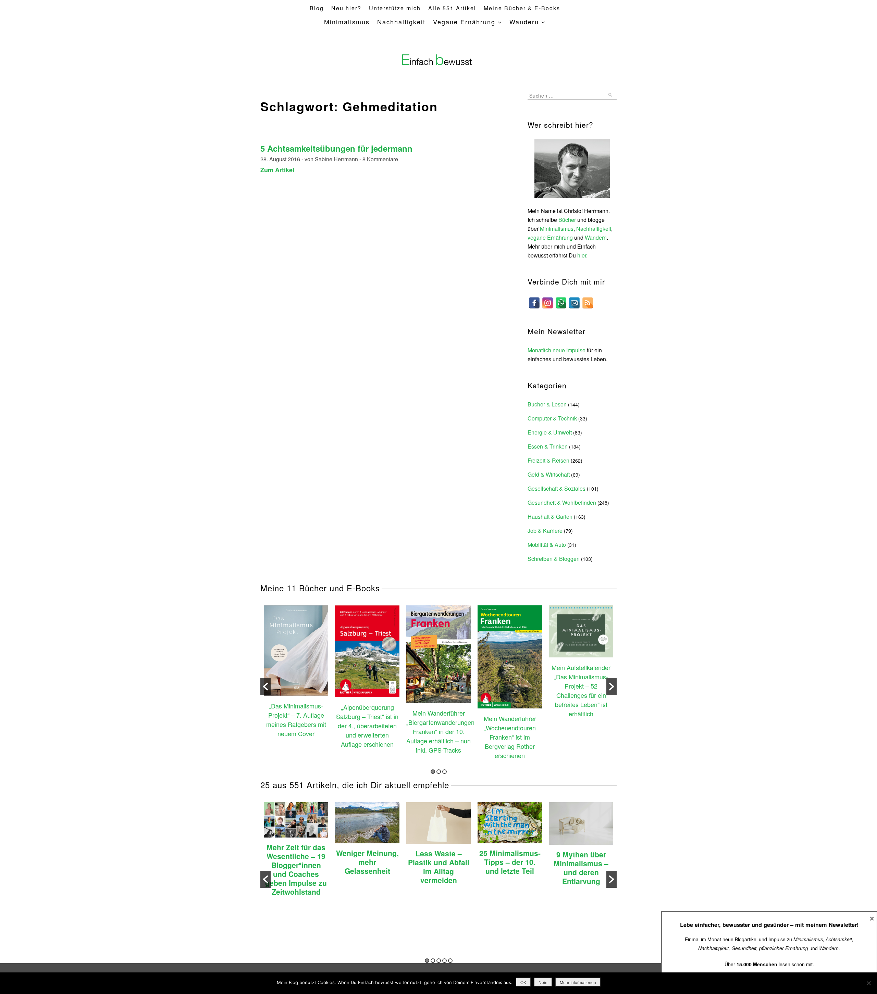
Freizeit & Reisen (548, 460)
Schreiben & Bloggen (554, 559)
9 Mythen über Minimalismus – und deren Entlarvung (581, 867)
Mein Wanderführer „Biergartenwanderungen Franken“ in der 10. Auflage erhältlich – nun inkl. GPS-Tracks (440, 731)
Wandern (524, 21)
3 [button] (444, 771)
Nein (543, 982)
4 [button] (444, 960)
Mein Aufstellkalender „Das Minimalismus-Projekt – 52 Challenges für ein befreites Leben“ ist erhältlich (581, 690)
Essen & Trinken (548, 446)
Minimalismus (347, 21)
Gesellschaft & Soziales (556, 488)
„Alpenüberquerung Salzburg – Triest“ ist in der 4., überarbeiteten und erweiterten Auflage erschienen (367, 725)
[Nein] (868, 983)
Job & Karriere (545, 530)
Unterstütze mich (395, 8)
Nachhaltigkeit (401, 21)
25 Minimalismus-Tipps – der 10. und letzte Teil (510, 862)
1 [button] (433, 771)
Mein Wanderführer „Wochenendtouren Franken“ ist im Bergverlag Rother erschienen (510, 737)
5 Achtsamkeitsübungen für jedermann (336, 148)
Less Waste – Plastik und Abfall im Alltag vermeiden (438, 866)
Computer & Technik (552, 418)
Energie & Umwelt (550, 432)
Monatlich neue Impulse (556, 350)
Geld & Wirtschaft (549, 474)
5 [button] (450, 960)
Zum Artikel (277, 169)
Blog (317, 8)
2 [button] (438, 771)
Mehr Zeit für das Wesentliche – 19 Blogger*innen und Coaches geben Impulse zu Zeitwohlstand (296, 869)
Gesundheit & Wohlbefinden (562, 502)
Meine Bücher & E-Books (522, 8)
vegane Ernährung (550, 237)
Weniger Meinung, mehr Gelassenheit (367, 862)
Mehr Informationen (578, 982)
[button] (265, 686)
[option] (296, 672)
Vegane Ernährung (464, 21)
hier (581, 255)
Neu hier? (346, 8)
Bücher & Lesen (547, 404)
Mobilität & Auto (547, 545)
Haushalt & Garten (550, 516)
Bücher (567, 220)
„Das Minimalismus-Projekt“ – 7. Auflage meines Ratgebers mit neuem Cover (296, 719)
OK (523, 982)
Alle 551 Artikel (452, 8)
